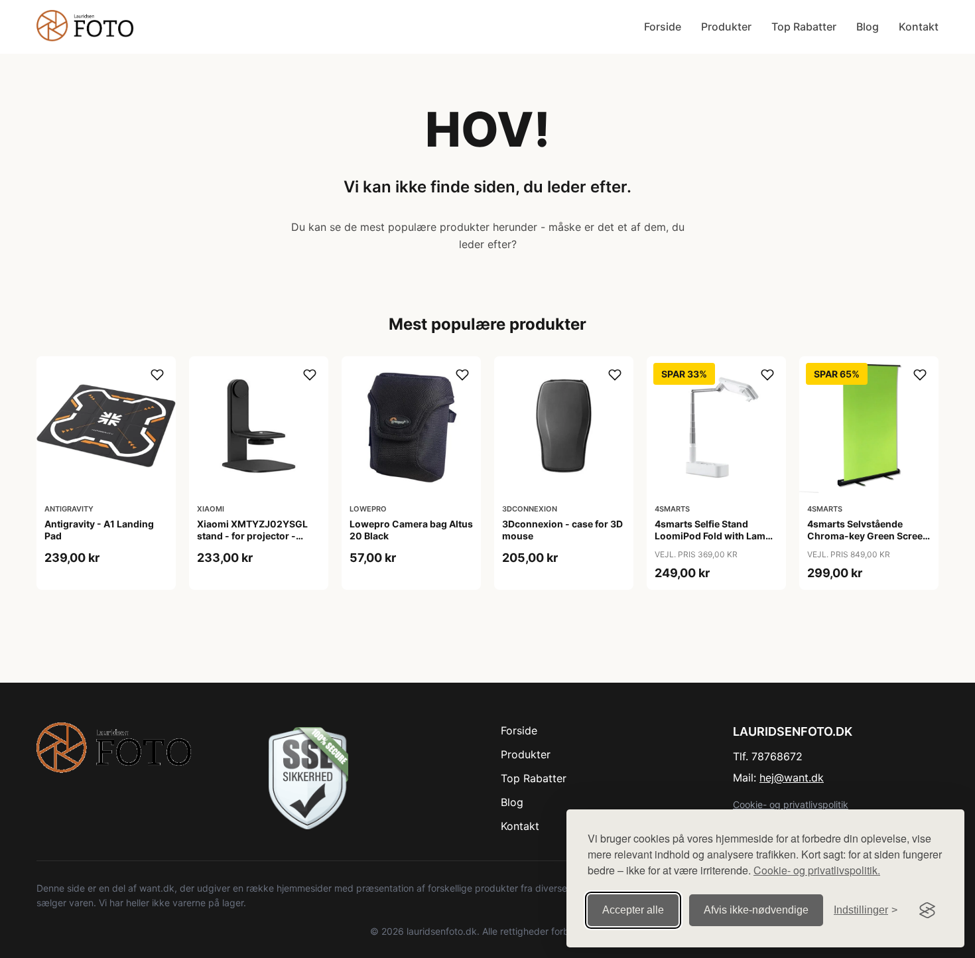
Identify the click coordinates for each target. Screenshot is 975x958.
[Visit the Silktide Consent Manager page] (927, 910)
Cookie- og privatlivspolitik (790, 804)
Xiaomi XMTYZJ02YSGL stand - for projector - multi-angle (252, 535)
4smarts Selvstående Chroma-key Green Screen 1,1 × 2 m (868, 535)
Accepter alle (633, 910)
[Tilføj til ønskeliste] (157, 375)
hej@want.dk (791, 777)
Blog (867, 26)
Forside (662, 26)
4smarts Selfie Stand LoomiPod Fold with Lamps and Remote (716, 535)
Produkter (726, 26)
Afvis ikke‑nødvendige (756, 910)
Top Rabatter (803, 26)
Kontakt (919, 26)
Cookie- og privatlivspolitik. (816, 870)
